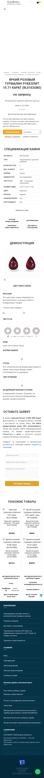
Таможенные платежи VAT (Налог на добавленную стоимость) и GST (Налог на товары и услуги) (20, 633)
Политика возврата (11, 621)
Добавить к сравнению (12, 136)
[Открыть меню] (2, 1)
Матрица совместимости (13, 694)
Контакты (22, 772)
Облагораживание (11, 665)
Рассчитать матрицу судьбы (15, 691)
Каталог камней (22, 768)
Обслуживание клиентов (22, 774)
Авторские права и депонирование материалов (22, 723)
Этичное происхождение (13, 670)
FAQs (5, 656)
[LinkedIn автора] (41, 595)
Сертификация (32, 220)
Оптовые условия (10, 675)
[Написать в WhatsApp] (37, 771)
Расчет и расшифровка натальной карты (19, 700)
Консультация (12, 132)
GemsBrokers (14, 2)
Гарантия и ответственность (14, 640)
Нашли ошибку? (33, 589)
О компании (22, 770)
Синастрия (8, 705)
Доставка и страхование (13, 626)
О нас (11, 583)
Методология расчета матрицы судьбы (19, 718)
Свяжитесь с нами (12, 434)
